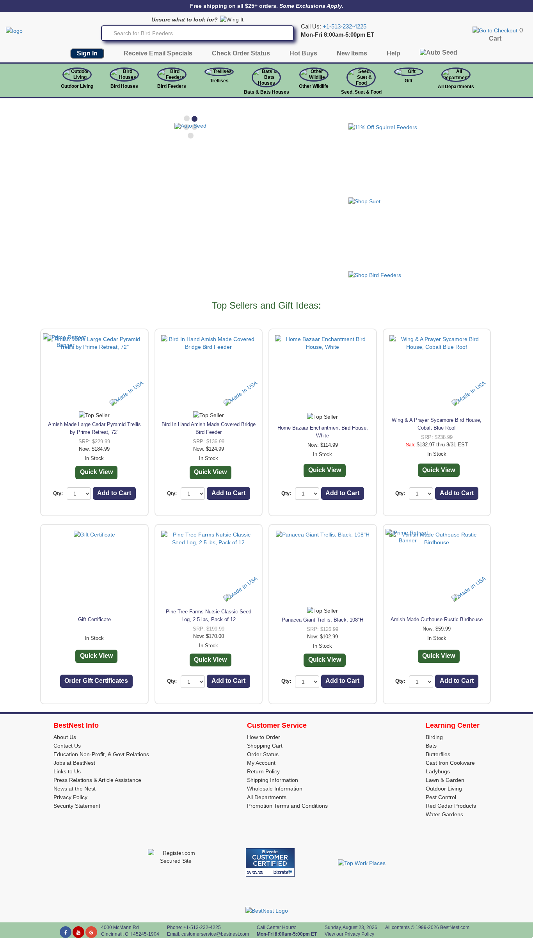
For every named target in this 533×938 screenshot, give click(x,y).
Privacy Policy (70, 797)
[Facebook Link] (65, 932)
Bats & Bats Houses (266, 92)
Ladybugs (438, 771)
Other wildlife (314, 86)
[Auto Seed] (438, 54)
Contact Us (67, 746)
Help (393, 53)
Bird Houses (124, 86)
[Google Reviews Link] (91, 932)
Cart (495, 38)
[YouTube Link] (78, 932)
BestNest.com (454, 927)
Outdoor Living (77, 86)
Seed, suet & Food (361, 92)
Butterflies (438, 754)
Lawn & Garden (445, 780)
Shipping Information (272, 780)
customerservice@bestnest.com (215, 934)
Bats (431, 746)
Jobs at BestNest (74, 763)
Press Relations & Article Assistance (97, 780)
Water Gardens (444, 814)
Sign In (87, 53)
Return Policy (263, 771)
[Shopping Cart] (495, 30)
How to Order (263, 737)
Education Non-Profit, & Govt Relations (101, 754)
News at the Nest (74, 788)
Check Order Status (241, 53)
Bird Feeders (171, 86)
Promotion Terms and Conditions (287, 806)
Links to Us (67, 771)
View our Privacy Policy (349, 934)
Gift (408, 80)
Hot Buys (303, 53)
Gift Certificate (94, 619)
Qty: (58, 493)
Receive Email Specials (158, 53)
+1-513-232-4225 (344, 26)
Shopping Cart (264, 746)
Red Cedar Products (451, 806)
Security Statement (76, 806)
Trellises (219, 80)
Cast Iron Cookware (450, 763)
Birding (434, 737)
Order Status (263, 754)
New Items (352, 53)
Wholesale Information (274, 788)
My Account (261, 763)
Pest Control (441, 797)
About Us (64, 737)
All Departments (456, 86)
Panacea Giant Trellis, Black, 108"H (322, 620)
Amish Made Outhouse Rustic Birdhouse (437, 619)
